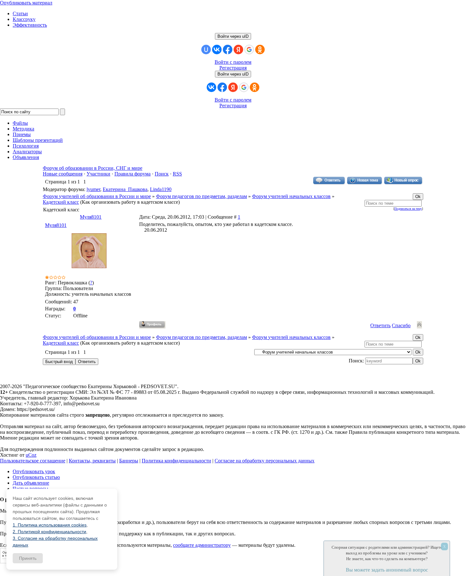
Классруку (24, 19)
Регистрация (233, 67)
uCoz (31, 455)
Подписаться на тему (408, 208)
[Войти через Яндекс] (238, 49)
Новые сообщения (62, 173)
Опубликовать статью (36, 477)
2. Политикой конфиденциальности (49, 531)
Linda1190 (161, 189)
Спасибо (401, 325)
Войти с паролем (233, 62)
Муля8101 (90, 217)
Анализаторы (27, 151)
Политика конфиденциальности (176, 460)
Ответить (380, 325)
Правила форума (132, 173)
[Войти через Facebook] (227, 49)
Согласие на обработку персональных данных (264, 460)
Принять (27, 558)
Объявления (26, 157)
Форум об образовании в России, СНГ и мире (92, 168)
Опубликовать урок (34, 471)
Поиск (162, 173)
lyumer (93, 189)
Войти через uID (233, 36)
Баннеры (128, 460)
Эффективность (30, 25)
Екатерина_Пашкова (125, 189)
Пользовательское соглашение (32, 460)
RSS (177, 173)
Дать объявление (31, 483)
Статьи (20, 13)
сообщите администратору (202, 545)
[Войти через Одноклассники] (260, 49)
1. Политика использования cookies (50, 524)
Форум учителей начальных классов (291, 196)
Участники (98, 173)
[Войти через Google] (249, 49)
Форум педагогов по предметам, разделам (201, 196)
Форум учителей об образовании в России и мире (97, 196)
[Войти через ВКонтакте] (217, 49)
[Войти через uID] (206, 49)
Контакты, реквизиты (92, 460)
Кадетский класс (61, 202)
